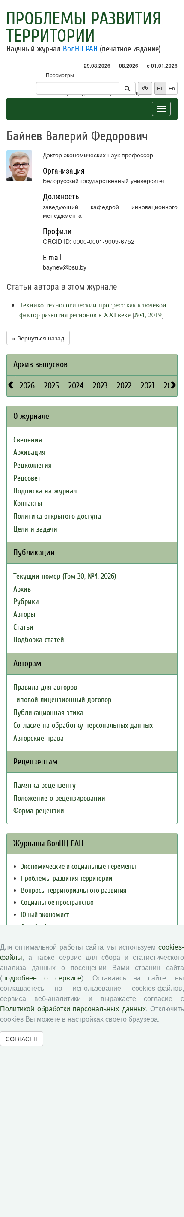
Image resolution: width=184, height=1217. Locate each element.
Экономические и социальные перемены (78, 866)
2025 (51, 386)
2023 (100, 386)
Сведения (27, 440)
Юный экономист (45, 914)
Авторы (24, 614)
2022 (124, 386)
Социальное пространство (57, 902)
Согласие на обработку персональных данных (83, 725)
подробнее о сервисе (41, 978)
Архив (22, 589)
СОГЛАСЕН (22, 1038)
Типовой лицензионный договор (62, 699)
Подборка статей (38, 639)
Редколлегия (32, 465)
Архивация (29, 452)
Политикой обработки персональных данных (73, 1009)
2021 (147, 386)
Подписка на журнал (45, 491)
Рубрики (26, 601)
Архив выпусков (40, 364)
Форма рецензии (38, 810)
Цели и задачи (35, 529)
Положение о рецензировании (59, 798)
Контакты (27, 503)
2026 (27, 386)
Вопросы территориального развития (74, 890)
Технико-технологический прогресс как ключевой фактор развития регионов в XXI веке (92, 309)
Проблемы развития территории (83, 27)
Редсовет (27, 478)
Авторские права (38, 738)
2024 (75, 386)
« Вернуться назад (38, 338)
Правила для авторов (45, 687)
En (172, 88)
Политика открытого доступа (57, 516)
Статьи (23, 627)
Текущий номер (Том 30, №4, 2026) (64, 576)
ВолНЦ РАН (80, 49)
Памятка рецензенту (44, 785)
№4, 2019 (148, 314)
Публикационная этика (48, 712)
